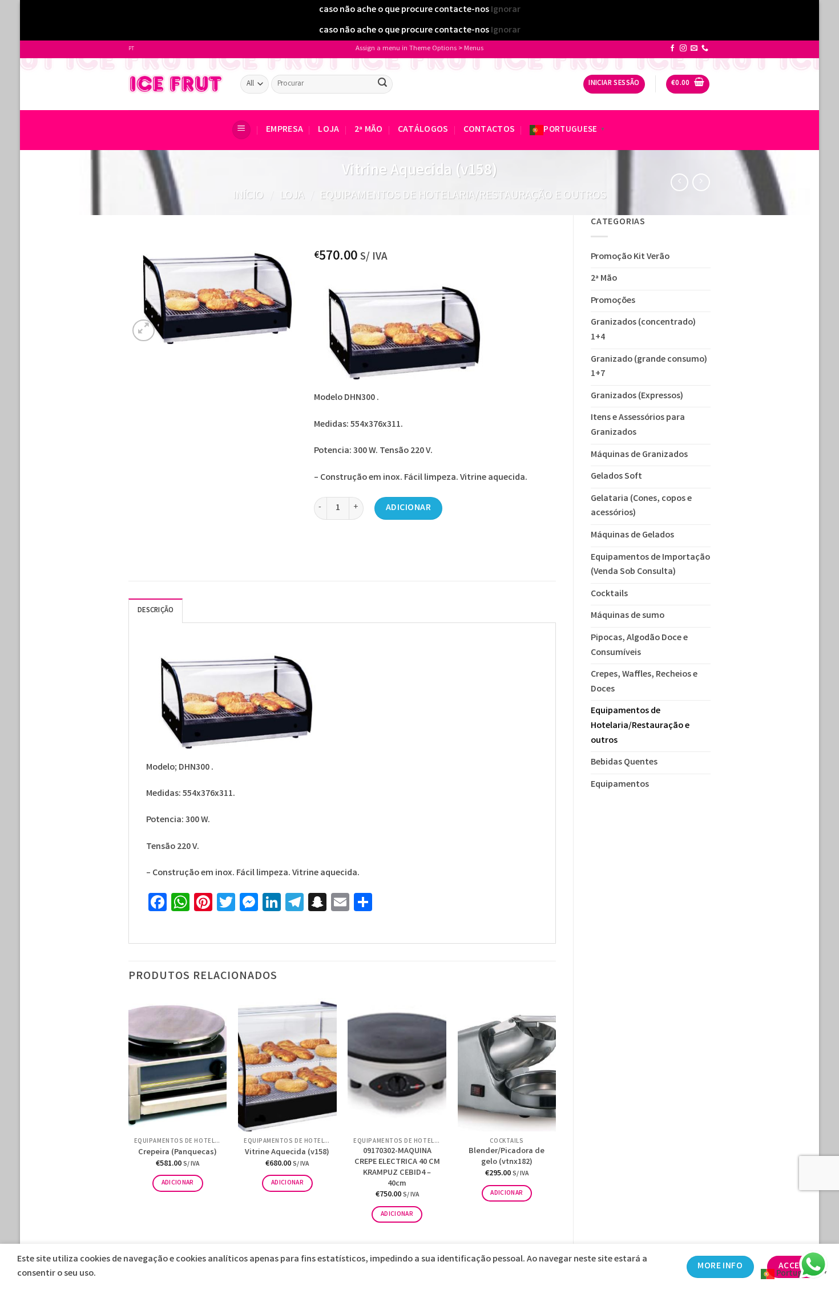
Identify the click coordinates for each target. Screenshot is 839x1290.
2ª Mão (368, 129)
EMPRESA (284, 129)
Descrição (156, 610)
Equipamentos (620, 784)
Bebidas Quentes (624, 762)
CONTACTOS (489, 129)
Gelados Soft (616, 476)
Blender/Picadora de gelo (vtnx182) (506, 1157)
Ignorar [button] (506, 10)
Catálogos (423, 129)
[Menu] (241, 129)
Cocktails (609, 594)
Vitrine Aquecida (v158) (287, 1153)
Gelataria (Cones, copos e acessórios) (641, 506)
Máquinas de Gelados (632, 535)
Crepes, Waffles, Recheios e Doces (644, 682)
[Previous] (129, 1120)
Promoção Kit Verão (630, 257)
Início (248, 196)
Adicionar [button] (178, 1183)
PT (131, 49)
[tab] (155, 610)
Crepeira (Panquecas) (177, 1153)
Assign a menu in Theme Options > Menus (419, 48)
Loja (328, 129)
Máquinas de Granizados (639, 455)
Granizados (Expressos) (637, 396)
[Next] (555, 1120)
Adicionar (408, 508)
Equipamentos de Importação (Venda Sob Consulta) (650, 565)
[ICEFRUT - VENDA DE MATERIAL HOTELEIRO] (175, 84)
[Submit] (382, 84)
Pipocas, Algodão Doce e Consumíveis (639, 646)
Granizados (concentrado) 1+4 (643, 330)
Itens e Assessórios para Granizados (638, 425)
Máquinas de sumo (627, 615)
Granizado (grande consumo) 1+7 (649, 367)
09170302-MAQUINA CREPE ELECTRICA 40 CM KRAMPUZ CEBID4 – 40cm (397, 1168)
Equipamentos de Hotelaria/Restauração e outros (463, 196)
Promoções (613, 301)
